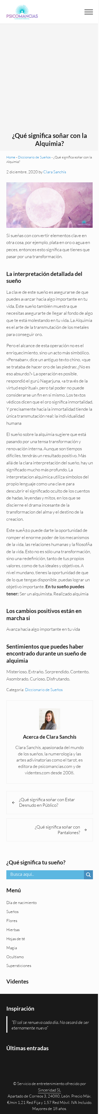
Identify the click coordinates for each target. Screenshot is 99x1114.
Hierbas (13, 929)
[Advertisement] (49, 79)
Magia (11, 947)
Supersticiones (18, 965)
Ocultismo (15, 956)
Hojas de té (15, 938)
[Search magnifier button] (88, 874)
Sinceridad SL (49, 1089)
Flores (11, 920)
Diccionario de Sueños (34, 157)
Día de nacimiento (21, 902)
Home (10, 157)
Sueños (12, 911)
